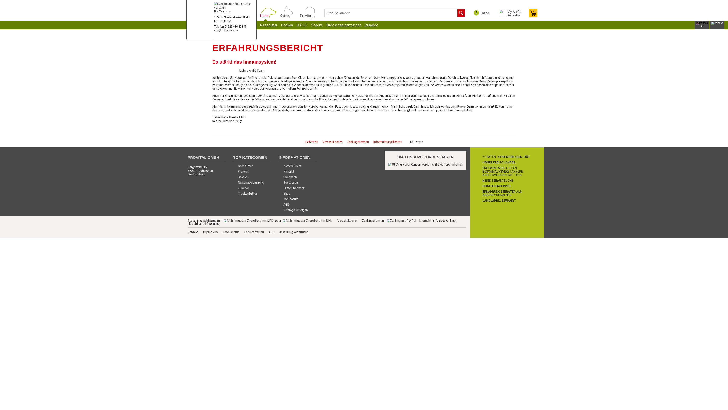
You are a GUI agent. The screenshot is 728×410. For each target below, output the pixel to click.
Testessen (290, 182)
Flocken (287, 25)
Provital (306, 16)
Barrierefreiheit (254, 231)
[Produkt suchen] (461, 13)
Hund (264, 16)
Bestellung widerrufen (293, 232)
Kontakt (288, 171)
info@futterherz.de (226, 30)
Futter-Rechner (293, 188)
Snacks (317, 25)
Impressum (290, 199)
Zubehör (371, 25)
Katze (284, 16)
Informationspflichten (387, 142)
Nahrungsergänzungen (343, 25)
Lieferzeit (311, 142)
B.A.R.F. (302, 25)
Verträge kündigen (295, 210)
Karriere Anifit (292, 166)
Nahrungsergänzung (251, 182)
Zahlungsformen (358, 142)
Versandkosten (332, 142)
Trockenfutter (247, 193)
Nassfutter (268, 25)
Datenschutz (231, 231)
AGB (286, 204)
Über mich (290, 177)
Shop (286, 193)
